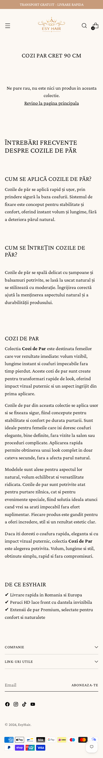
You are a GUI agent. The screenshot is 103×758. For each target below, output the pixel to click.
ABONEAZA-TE (85, 685)
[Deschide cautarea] (84, 25)
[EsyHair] (51, 25)
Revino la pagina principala (51, 103)
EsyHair (24, 724)
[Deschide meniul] (7, 25)
